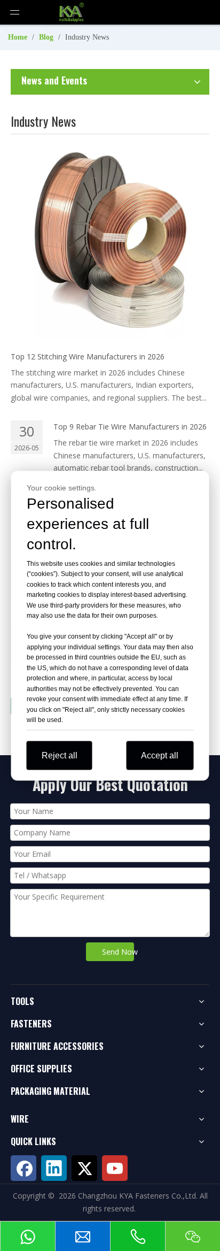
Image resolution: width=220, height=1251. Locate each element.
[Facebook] (23, 1168)
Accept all (159, 754)
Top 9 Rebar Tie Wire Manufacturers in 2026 (130, 426)
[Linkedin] (54, 1168)
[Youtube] (115, 1168)
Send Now (117, 952)
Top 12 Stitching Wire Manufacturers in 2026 (87, 356)
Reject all (59, 754)
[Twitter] (84, 1168)
